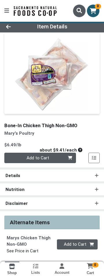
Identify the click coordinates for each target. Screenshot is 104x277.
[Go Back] (16, 26)
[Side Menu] (6, 10)
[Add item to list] (94, 158)
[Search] (79, 11)
